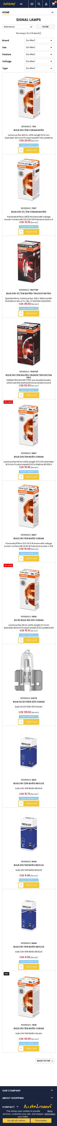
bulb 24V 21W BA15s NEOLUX (28, 783)
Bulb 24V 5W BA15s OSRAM (28, 456)
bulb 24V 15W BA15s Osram (29, 1028)
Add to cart (31, 150)
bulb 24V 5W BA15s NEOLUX (29, 865)
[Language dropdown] (21, 3)
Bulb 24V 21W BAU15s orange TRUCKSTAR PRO (29, 376)
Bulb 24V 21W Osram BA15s (29, 130)
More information (50, 1112)
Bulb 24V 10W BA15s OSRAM (29, 538)
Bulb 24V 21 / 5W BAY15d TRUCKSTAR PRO (28, 293)
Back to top (45, 1060)
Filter (45, 26)
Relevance (18, 27)
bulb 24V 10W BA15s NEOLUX (28, 946)
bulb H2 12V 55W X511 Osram (29, 701)
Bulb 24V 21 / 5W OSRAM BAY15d (28, 211)
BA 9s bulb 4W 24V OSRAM (28, 620)
